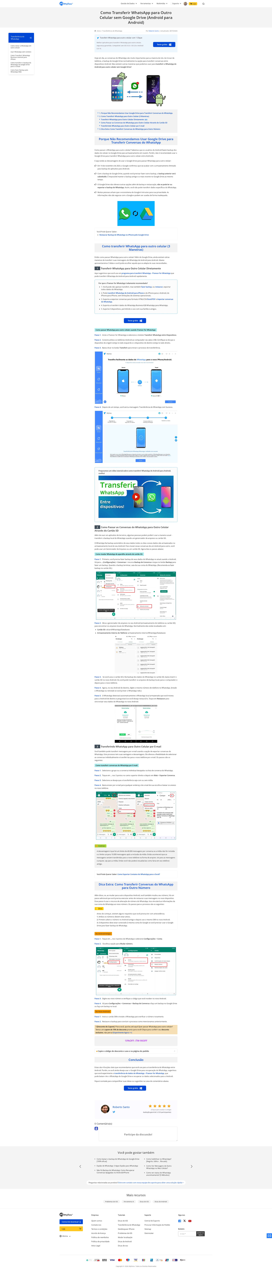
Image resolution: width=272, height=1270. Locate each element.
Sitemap (147, 1229)
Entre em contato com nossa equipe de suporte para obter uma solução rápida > (150, 1182)
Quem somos (96, 1221)
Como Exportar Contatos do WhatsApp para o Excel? (139, 874)
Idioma (65, 1236)
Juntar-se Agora (200, 1234)
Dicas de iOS (144, 1202)
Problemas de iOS (111, 1202)
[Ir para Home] (66, 4)
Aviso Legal (95, 1245)
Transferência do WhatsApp (112, 31)
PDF (153, 299)
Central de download (70, 1222)
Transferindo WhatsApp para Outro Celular (122, 126)
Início (99, 31)
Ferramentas (145, 3)
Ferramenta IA (129, 1202)
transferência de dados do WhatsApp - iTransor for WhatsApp (139, 1073)
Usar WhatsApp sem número (21, 52)
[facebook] (179, 1220)
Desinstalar (149, 1233)
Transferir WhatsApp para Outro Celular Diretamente (122, 119)
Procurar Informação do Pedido (157, 1225)
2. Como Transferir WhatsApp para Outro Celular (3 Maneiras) (124, 116)
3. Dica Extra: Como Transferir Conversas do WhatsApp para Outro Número (129, 129)
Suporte (175, 3)
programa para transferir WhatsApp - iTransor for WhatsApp (146, 273)
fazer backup (146, 287)
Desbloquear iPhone (126, 1229)
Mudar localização (125, 1237)
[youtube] (189, 1220)
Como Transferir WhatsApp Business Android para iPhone (20, 57)
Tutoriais (121, 1215)
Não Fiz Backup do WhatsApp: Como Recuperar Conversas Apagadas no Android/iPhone (115, 1171)
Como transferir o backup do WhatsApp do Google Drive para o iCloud (21, 64)
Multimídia (161, 3)
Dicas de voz (123, 1245)
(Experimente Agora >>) (122, 1032)
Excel (149, 299)
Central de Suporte (152, 1221)
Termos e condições (99, 1229)
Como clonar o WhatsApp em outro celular (21, 47)
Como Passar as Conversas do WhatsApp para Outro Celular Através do (134, 123)
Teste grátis (162, 44)
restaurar (159, 287)
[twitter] (184, 1220)
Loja (194, 4)
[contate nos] (269, 1235)
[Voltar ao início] (268, 1249)
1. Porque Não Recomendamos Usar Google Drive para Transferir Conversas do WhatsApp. (136, 113)
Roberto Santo (154, 31)
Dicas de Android (161, 1202)
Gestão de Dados (128, 3)
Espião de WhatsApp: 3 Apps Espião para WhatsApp (117, 1166)
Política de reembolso (100, 1237)
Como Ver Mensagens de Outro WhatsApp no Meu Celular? (158, 1167)
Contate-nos (96, 1225)
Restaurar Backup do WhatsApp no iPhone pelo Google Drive (124, 235)
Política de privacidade (100, 1241)
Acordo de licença (98, 1233)
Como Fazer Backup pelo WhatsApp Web (19, 71)
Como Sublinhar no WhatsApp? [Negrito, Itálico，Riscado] (158, 1160)
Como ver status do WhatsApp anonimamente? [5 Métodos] (158, 1174)
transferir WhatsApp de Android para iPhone (126, 293)
